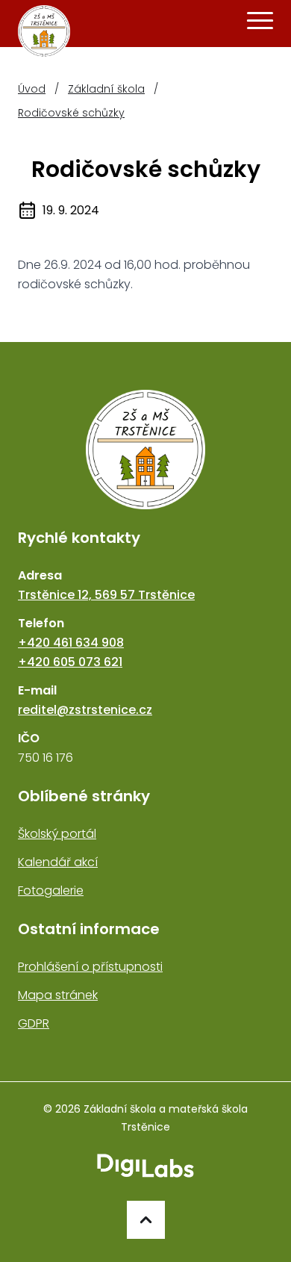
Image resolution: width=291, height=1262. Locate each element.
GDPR (33, 1023)
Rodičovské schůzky (71, 112)
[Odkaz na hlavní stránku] (145, 449)
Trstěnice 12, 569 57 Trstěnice (106, 594)
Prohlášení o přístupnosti (90, 966)
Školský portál (57, 833)
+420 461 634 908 (71, 642)
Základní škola (106, 88)
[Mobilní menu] (260, 21)
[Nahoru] (146, 1220)
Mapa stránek (58, 995)
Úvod (32, 88)
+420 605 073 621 (70, 662)
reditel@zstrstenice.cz (85, 709)
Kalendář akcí (58, 862)
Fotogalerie (51, 890)
